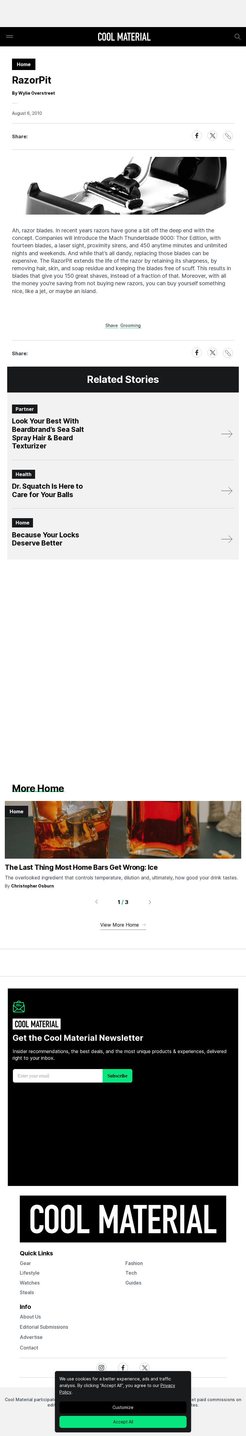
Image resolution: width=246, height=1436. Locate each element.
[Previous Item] (96, 902)
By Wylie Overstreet (33, 93)
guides (133, 1283)
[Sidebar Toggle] (9, 37)
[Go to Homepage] (124, 37)
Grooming (130, 325)
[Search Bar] (237, 36)
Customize (123, 1407)
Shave (111, 325)
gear (25, 1263)
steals (27, 1292)
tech (131, 1273)
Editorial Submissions (44, 1327)
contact (29, 1348)
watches (30, 1283)
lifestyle (30, 1273)
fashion (134, 1263)
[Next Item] (150, 902)
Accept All (123, 1421)
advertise (31, 1337)
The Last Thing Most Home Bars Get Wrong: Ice (81, 867)
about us (30, 1317)
